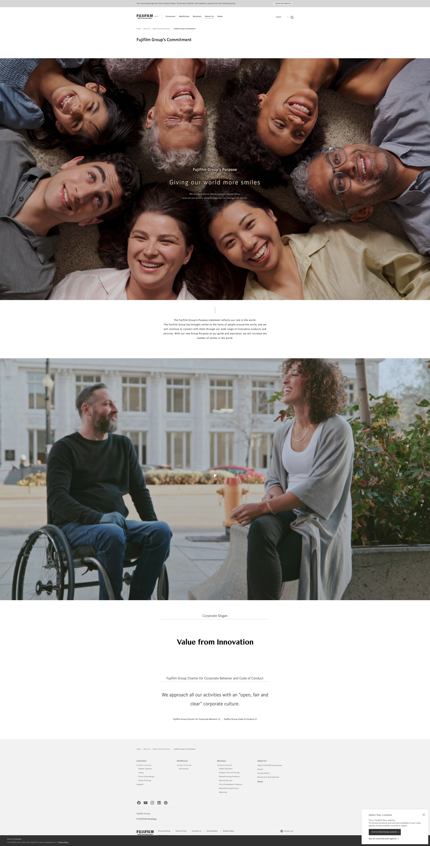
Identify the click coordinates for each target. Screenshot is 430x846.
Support (140, 784)
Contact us (196, 831)
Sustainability (264, 773)
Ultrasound (183, 769)
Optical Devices (225, 780)
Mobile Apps (228, 831)
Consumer (142, 761)
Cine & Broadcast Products (230, 784)
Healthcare (182, 761)
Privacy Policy (164, 831)
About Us (146, 29)
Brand (260, 769)
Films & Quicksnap (146, 776)
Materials (223, 792)
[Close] (424, 814)
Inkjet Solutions (226, 769)
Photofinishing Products (229, 776)
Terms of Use (181, 831)
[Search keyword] (292, 17)
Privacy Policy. (63, 842)
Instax (141, 773)
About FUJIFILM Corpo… (162, 29)
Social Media (212, 831)
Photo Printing (144, 780)
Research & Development (268, 777)
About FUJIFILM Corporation (270, 765)
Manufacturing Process (229, 788)
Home (139, 29)
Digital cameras (145, 769)
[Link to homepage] (145, 16)
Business (221, 761)
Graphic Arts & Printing (229, 773)
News (260, 782)
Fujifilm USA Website (283, 3)
